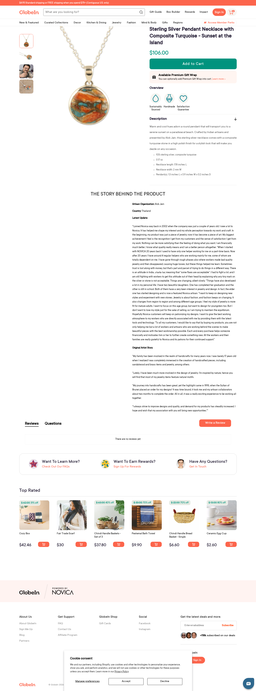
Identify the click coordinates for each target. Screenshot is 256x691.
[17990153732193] (43, 544)
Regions (178, 22)
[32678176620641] (81, 544)
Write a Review (215, 423)
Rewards (190, 12)
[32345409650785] (156, 544)
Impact (204, 12)
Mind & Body (148, 22)
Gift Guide (156, 12)
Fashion (131, 22)
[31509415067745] (231, 544)
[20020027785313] (193, 544)
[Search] (141, 12)
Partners (24, 641)
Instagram (144, 629)
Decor (77, 22)
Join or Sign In (192, 660)
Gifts (165, 22)
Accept (126, 681)
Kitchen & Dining (96, 22)
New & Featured (29, 22)
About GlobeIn (27, 623)
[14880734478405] (118, 544)
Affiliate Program (67, 635)
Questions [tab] (53, 424)
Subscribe (228, 625)
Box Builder (173, 12)
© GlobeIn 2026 (56, 685)
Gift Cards (105, 623)
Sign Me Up (26, 629)
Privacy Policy (122, 671)
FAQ (60, 623)
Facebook (144, 623)
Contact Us (64, 629)
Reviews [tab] (32, 424)
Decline (164, 681)
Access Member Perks (221, 22)
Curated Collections (56, 22)
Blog (22, 635)
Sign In (219, 12)
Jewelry (116, 22)
